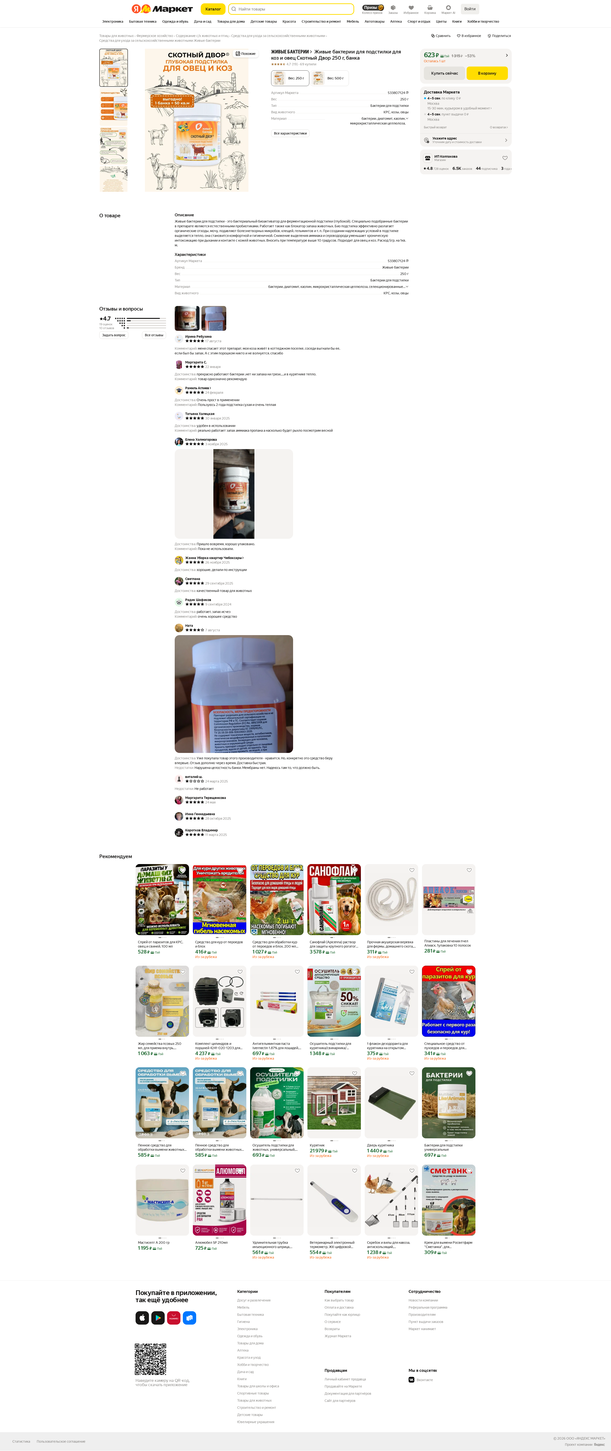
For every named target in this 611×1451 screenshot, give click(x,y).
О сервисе (333, 1322)
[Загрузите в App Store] (142, 1323)
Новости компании (423, 1300)
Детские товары (250, 1415)
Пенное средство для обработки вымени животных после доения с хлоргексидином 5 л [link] (161, 1147)
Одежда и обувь (250, 1336)
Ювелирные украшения (255, 1422)
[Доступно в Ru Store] (189, 1323)
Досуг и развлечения (253, 1300)
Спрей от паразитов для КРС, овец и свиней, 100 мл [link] (160, 944)
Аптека (242, 1350)
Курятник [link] (317, 1145)
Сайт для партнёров (340, 1401)
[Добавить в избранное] (182, 870)
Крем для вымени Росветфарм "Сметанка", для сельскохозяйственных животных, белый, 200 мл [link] (448, 1245)
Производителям (422, 1314)
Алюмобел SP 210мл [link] (211, 1242)
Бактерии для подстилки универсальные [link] (443, 1147)
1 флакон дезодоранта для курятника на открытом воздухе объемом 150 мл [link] (387, 1046)
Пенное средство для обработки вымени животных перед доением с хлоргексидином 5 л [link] (218, 1147)
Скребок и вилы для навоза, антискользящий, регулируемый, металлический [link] (388, 1245)
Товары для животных (254, 1400)
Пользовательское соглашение (61, 1441)
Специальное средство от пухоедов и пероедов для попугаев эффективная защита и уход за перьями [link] (448, 1046)
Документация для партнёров (348, 1393)
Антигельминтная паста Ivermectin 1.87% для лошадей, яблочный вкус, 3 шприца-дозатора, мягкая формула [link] (276, 1046)
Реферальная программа (428, 1307)
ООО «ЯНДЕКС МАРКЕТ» (585, 1438)
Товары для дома (250, 1343)
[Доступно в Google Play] (158, 1323)
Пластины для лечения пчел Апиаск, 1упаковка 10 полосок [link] (447, 943)
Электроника (247, 1329)
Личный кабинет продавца (345, 1379)
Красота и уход (249, 1357)
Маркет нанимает (422, 1329)
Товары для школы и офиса (258, 1386)
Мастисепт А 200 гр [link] (153, 1242)
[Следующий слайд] (252, 120)
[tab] (112, 22)
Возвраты (332, 1329)
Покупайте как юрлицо (342, 1314)
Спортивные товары (253, 1393)
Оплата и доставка (339, 1307)
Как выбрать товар (339, 1300)
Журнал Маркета (338, 1336)
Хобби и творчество (253, 1365)
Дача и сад (245, 1372)
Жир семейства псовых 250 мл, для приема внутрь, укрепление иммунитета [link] (159, 1046)
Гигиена (243, 1322)
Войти (470, 9)
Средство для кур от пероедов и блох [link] (219, 944)
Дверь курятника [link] (380, 1145)
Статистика (21, 1441)
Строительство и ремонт (256, 1408)
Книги (242, 1379)
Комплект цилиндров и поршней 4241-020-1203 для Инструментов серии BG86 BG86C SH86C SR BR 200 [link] (217, 1046)
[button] (329, 78)
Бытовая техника (250, 1314)
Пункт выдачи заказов (426, 1322)
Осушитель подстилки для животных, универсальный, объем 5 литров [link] (274, 1147)
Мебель (243, 1307)
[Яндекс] (599, 1444)
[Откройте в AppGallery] (173, 1323)
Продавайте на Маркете (343, 1386)
